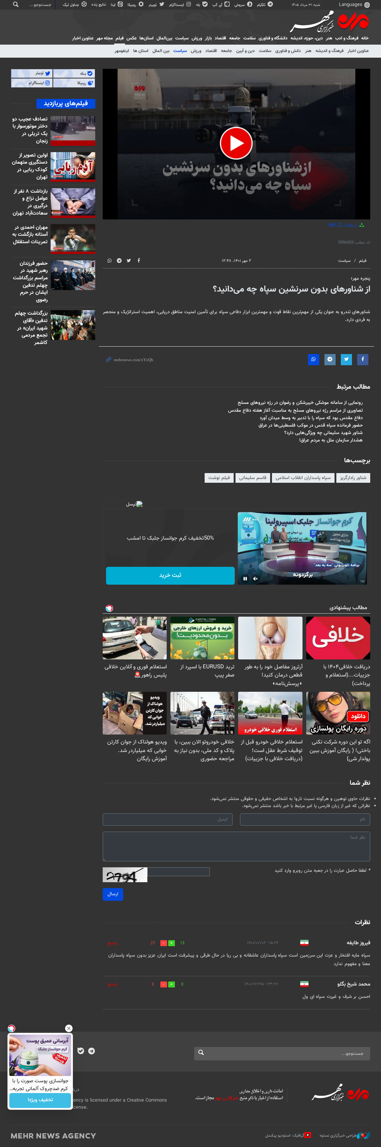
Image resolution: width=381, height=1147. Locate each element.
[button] (236, 143)
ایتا (113, 5)
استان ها (140, 51)
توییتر (153, 5)
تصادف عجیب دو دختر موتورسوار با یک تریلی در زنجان (30, 130)
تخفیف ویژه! (40, 1100)
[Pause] (245, 578)
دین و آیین (245, 51)
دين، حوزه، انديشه (307, 38)
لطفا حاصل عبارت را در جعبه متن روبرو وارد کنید (322, 870)
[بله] (80, 1052)
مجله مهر (104, 38)
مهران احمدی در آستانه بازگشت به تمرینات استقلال (30, 235)
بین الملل (161, 51)
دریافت (344, 225)
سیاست (182, 38)
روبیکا (132, 5)
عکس (132, 38)
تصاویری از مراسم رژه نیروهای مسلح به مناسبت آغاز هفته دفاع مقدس (295, 410)
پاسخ (112, 943)
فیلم (120, 38)
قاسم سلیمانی (252, 478)
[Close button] (69, 1028)
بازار (208, 38)
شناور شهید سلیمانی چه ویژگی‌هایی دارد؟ (323, 433)
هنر (329, 38)
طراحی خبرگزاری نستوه (338, 1135)
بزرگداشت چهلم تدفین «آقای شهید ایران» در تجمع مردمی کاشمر (31, 328)
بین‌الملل (164, 38)
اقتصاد (220, 38)
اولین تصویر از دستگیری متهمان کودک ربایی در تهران (30, 166)
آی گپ (217, 5)
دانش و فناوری (288, 51)
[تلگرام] (91, 1052)
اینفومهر (122, 51)
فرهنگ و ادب (346, 38)
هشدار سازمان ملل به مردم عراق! (331, 440)
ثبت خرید (170, 575)
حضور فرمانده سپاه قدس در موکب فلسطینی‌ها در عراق (311, 425)
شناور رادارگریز (353, 478)
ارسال (113, 894)
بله (198, 5)
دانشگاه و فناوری (273, 38)
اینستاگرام (177, 5)
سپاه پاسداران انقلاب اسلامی (303, 478)
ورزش (197, 38)
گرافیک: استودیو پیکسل (284, 1135)
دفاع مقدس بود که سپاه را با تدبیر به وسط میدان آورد (311, 418)
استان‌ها (147, 38)
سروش (240, 5)
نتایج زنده (99, 4)
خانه (365, 38)
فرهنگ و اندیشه (329, 51)
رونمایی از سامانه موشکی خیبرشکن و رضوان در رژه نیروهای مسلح (300, 403)
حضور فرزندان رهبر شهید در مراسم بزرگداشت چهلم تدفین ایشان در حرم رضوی (30, 282)
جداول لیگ (71, 5)
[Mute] (255, 578)
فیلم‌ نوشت (219, 478)
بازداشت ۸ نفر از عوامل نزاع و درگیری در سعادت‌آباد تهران (30, 202)
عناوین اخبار (358, 51)
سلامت (249, 38)
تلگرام (261, 5)
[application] (237, 144)
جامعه (234, 38)
